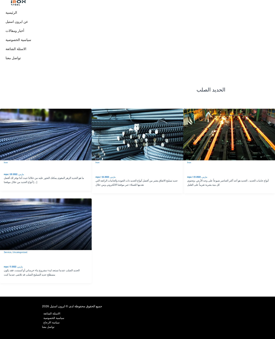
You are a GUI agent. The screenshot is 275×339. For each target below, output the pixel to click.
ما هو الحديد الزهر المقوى (24, 166)
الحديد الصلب (15, 259)
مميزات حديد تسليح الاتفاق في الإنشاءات (128, 169)
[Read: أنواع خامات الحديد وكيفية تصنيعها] (229, 134)
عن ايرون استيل (17, 21)
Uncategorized (20, 252)
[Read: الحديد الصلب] (46, 224)
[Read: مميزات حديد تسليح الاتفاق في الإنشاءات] (137, 134)
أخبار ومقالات (15, 31)
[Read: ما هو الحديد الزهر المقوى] (46, 134)
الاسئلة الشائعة (16, 49)
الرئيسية (11, 12)
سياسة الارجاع (51, 322)
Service (7, 252)
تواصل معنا (13, 58)
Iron (6, 162)
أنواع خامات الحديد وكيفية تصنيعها (214, 169)
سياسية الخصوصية (18, 40)
